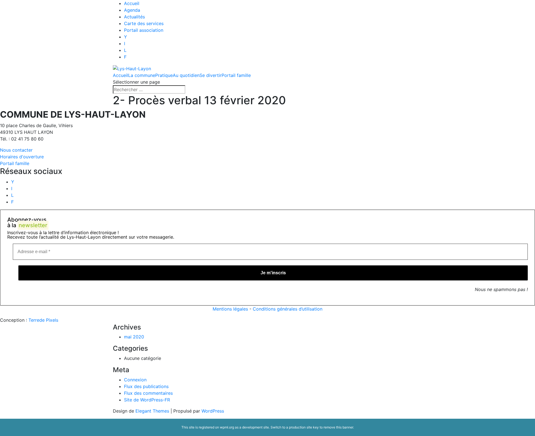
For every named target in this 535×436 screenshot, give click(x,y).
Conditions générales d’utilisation (287, 309)
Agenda (132, 10)
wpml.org (227, 427)
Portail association (143, 30)
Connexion (135, 379)
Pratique (164, 75)
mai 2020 (134, 337)
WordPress (212, 411)
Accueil (131, 3)
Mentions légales (230, 309)
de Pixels (43, 320)
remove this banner (338, 427)
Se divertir (211, 75)
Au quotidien (186, 75)
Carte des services (144, 23)
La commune (141, 75)
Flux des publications (146, 386)
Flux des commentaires (148, 393)
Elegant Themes (152, 411)
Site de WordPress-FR (147, 400)
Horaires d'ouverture (22, 156)
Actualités (134, 17)
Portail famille (236, 75)
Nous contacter (16, 150)
